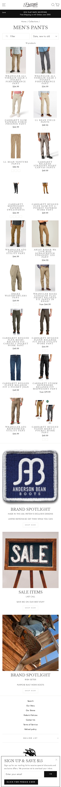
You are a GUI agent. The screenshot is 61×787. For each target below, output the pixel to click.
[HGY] (14, 217)
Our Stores (30, 710)
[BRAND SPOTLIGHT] (30, 643)
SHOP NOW (30, 525)
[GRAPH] (16, 171)
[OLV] (17, 304)
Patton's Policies (30, 715)
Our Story (30, 705)
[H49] (14, 394)
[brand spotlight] (30, 477)
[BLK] (11, 217)
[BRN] (17, 217)
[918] (43, 439)
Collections (33, 21)
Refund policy (30, 729)
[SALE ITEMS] (30, 560)
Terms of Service (30, 724)
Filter (12, 36)
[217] (43, 350)
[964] (17, 394)
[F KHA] (43, 129)
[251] (47, 350)
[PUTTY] (19, 171)
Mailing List (30, 738)
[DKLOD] (47, 129)
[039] (47, 439)
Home (23, 21)
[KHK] (14, 304)
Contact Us (30, 719)
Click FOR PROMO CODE (21, 782)
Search (30, 701)
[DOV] (21, 217)
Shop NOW (30, 608)
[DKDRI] (12, 171)
